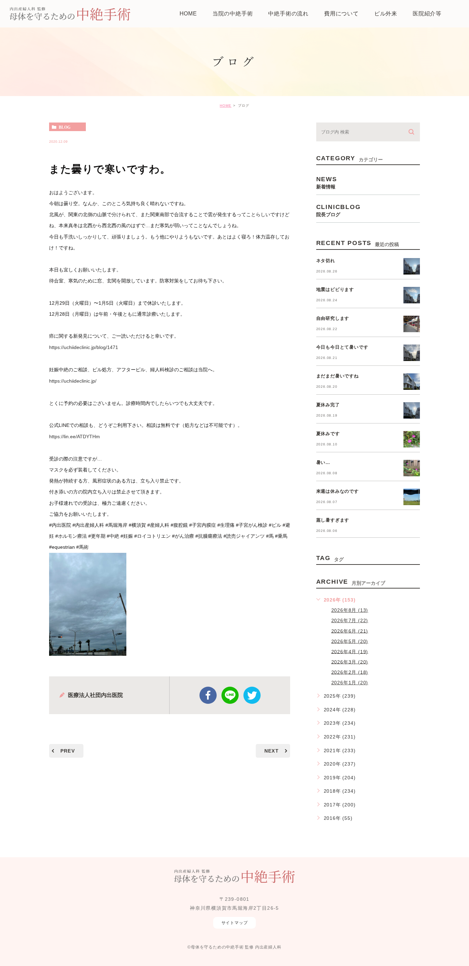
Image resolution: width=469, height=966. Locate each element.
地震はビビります (335, 289)
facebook (208, 695)
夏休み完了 (328, 404)
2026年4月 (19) (349, 651)
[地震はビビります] (411, 295)
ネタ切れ (325, 260)
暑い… (323, 462)
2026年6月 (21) (349, 630)
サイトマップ (234, 922)
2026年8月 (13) (349, 610)
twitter (252, 695)
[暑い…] (411, 468)
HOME (225, 105)
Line (230, 695)
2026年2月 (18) (349, 672)
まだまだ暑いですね (337, 376)
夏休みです (328, 433)
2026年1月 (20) (349, 682)
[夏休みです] (411, 439)
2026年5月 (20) (349, 641)
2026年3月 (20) (349, 661)
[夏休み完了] (411, 410)
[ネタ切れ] (411, 266)
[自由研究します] (411, 324)
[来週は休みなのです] (411, 497)
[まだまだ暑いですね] (411, 381)
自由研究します (333, 318)
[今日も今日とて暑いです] (411, 353)
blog (64, 127)
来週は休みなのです (337, 491)
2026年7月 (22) (349, 620)
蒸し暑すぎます (333, 520)
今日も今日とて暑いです (342, 347)
